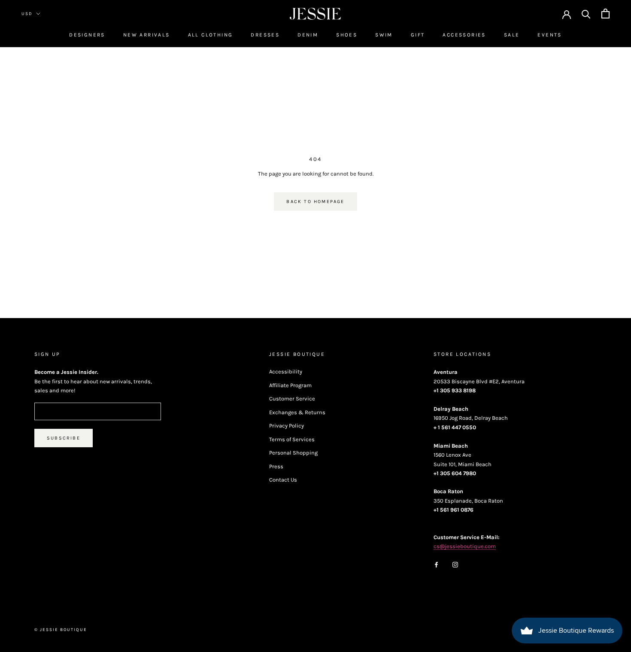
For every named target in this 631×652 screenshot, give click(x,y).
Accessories (464, 35)
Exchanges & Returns (297, 412)
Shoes (346, 35)
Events (549, 35)
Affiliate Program (290, 385)
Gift (418, 35)
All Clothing (210, 35)
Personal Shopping (293, 452)
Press (276, 466)
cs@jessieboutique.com (465, 546)
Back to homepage (315, 201)
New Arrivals (146, 35)
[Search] (586, 13)
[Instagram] (455, 564)
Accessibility (285, 371)
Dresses (265, 35)
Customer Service (292, 398)
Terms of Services (292, 439)
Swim (384, 35)
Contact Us (283, 479)
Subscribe (63, 438)
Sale (512, 35)
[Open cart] (605, 13)
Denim (307, 35)
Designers (87, 35)
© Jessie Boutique (60, 629)
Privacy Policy (286, 425)
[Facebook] (436, 564)
